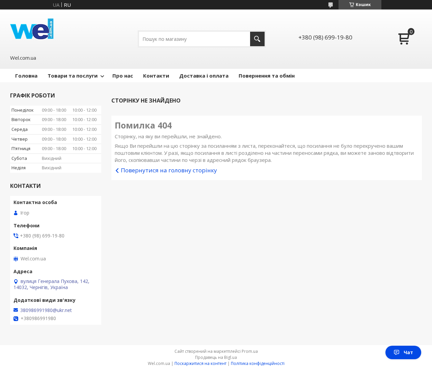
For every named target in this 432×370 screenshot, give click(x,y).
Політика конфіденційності (258, 363)
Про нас (122, 75)
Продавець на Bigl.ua (216, 357)
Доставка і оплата (203, 75)
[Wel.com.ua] (32, 31)
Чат (408, 352)
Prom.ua (250, 351)
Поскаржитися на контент (200, 363)
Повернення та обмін (267, 75)
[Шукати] (257, 39)
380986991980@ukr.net (46, 310)
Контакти (156, 75)
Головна (26, 75)
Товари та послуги (73, 75)
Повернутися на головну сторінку (169, 170)
